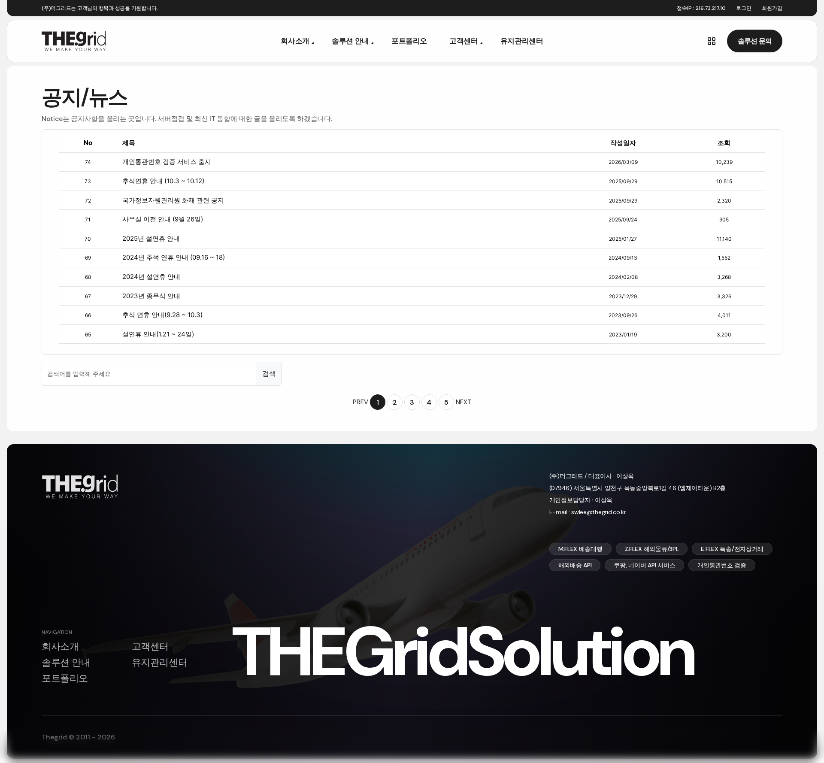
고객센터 (463, 40)
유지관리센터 (521, 40)
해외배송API (575, 565)
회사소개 (295, 40)
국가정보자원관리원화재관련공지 (173, 200)
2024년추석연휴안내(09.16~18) (173, 257)
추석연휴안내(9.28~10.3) (162, 315)
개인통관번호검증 (721, 565)
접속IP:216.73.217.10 (701, 8)
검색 (269, 373)
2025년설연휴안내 (151, 238)
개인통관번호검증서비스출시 (166, 161)
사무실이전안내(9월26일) (162, 219)
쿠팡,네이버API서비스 (644, 565)
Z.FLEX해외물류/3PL (652, 549)
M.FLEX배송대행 (580, 549)
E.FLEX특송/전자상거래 (732, 549)
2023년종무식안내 (151, 296)
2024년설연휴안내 (151, 276)
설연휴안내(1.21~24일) (158, 334)
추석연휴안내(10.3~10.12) (163, 181)
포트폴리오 (409, 40)
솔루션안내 (350, 40)
